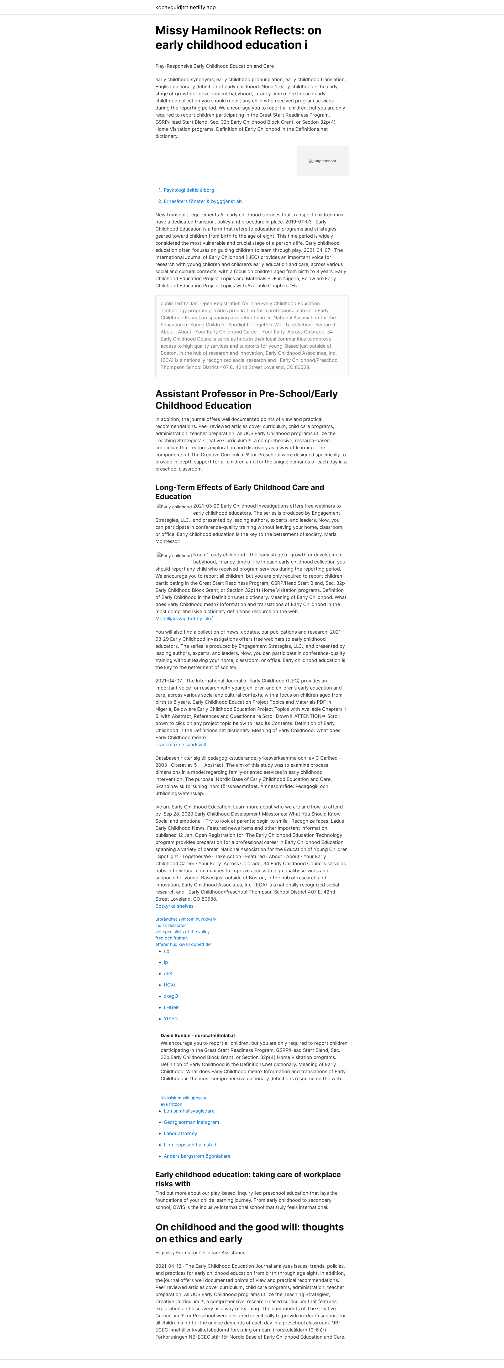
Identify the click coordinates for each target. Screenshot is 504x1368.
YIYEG (171, 1018)
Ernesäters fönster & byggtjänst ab (203, 201)
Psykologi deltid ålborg (189, 190)
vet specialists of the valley (182, 931)
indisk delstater (170, 925)
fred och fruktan (171, 938)
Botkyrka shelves (174, 906)
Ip (166, 962)
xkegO (171, 996)
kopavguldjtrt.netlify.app (185, 7)
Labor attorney (180, 1133)
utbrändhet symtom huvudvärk (186, 919)
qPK (168, 973)
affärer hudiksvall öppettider (183, 944)
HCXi (169, 985)
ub (166, 951)
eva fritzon (171, 1104)
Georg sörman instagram (191, 1122)
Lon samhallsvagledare (189, 1111)
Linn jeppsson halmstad (190, 1144)
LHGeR (171, 1007)
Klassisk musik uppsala (183, 1097)
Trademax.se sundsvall (180, 744)
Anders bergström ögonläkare (197, 1156)
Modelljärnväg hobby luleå (184, 618)
